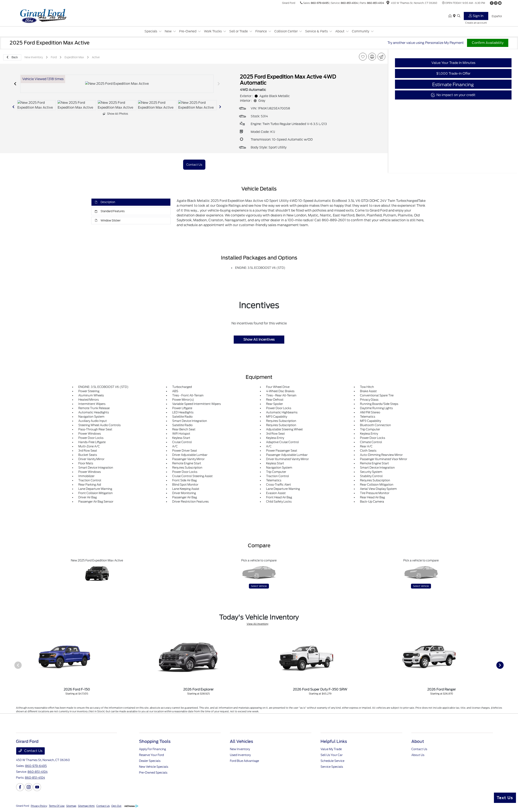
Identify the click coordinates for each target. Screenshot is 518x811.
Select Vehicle (259, 586)
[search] (458, 16)
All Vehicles (241, 741)
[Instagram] (496, 3)
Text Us (505, 798)
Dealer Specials (149, 760)
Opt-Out (116, 805)
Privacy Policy (39, 805)
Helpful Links (334, 741)
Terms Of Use (57, 805)
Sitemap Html (86, 805)
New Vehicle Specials (153, 766)
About (417, 741)
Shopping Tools (155, 741)
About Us (417, 755)
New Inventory (240, 749)
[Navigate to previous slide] (15, 84)
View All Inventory (257, 623)
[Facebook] (492, 3)
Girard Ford (22, 805)
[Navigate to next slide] (219, 84)
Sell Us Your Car (332, 755)
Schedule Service (332, 760)
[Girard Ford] (51, 16)
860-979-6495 (320, 2)
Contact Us (32, 751)
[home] (451, 16)
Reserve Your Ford (151, 755)
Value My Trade (331, 749)
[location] (387, 3)
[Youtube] (500, 3)
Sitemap (71, 805)
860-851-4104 (349, 2)
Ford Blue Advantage (244, 760)
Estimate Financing (453, 84)
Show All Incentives (259, 339)
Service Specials (332, 766)
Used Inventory (240, 755)
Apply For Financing (152, 749)
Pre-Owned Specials (153, 772)
